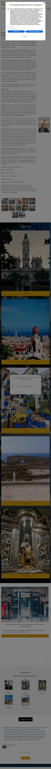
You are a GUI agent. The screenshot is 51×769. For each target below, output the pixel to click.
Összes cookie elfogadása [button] (34, 31)
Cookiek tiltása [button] (16, 31)
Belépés (48, 3)
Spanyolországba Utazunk (25, 386)
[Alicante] (25, 400)
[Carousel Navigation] (47, 662)
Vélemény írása (25, 758)
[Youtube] (3, 8)
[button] (48, 8)
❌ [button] (44, 3)
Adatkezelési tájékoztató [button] (13, 28)
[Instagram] (5, 8)
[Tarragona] (25, 471)
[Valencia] (25, 263)
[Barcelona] (25, 332)
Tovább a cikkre (24, 633)
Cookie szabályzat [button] (12, 26)
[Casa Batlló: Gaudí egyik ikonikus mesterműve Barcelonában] (25, 604)
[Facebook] (2, 8)
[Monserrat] (25, 543)
